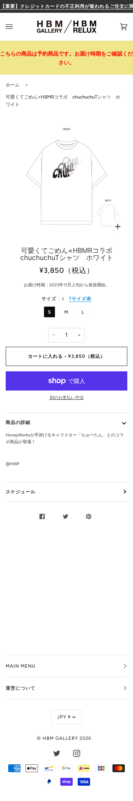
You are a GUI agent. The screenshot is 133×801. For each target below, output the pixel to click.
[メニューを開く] (16, 27)
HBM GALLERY (60, 738)
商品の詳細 (18, 422)
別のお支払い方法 (67, 397)
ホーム (13, 84)
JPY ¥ (64, 717)
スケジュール (20, 491)
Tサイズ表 (80, 298)
